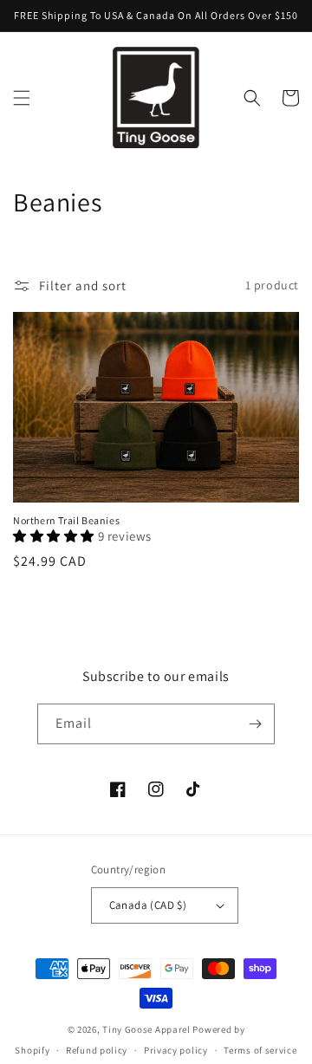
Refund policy (96, 1050)
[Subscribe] (255, 724)
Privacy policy (176, 1050)
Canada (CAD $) (148, 905)
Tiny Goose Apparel (146, 1029)
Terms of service (260, 1050)
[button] (22, 98)
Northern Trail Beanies (66, 520)
